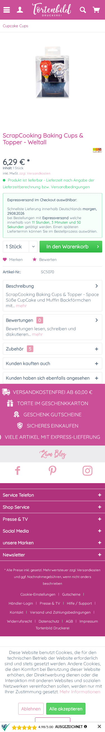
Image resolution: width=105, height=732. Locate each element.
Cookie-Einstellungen (37, 594)
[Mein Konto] (19, 9)
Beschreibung (20, 286)
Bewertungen (19, 320)
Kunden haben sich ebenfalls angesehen (48, 378)
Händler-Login (21, 603)
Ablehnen (31, 709)
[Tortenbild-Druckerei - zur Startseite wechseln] (52, 9)
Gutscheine (71, 594)
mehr (21, 305)
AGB (69, 621)
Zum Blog (52, 454)
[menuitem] (6, 9)
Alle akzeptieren (65, 709)
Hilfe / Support (79, 603)
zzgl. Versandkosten (34, 173)
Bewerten (47, 259)
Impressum (89, 621)
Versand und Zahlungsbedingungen (60, 612)
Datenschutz (49, 621)
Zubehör (18, 349)
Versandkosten (89, 570)
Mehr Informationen (80, 691)
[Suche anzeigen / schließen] (82, 9)
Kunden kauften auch (28, 363)
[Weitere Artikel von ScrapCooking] (97, 150)
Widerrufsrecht (19, 621)
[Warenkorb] (96, 9)
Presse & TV (50, 603)
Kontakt (16, 612)
